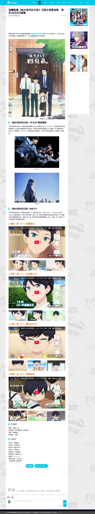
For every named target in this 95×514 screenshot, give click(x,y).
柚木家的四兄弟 (36, 34)
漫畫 (58, 2)
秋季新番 (58, 491)
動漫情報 (12, 489)
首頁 (34, 2)
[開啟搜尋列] (75, 2)
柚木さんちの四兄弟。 (40, 491)
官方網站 (29, 466)
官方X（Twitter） (41, 466)
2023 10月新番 (20, 491)
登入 (87, 2)
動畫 (32, 491)
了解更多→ (60, 512)
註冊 (81, 2)
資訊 (45, 2)
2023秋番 (27, 491)
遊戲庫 (63, 2)
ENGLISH (70, 2)
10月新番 (12, 491)
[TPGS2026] (39, 2)
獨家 (52, 2)
